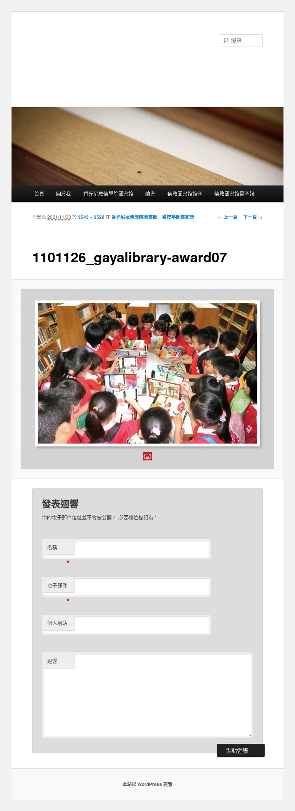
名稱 (58, 548)
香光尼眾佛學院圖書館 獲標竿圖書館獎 (152, 217)
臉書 (150, 193)
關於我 (63, 193)
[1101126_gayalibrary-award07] (147, 379)
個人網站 (57, 622)
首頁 (39, 193)
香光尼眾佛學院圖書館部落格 (95, 47)
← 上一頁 (227, 217)
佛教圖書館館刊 (184, 193)
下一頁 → (253, 217)
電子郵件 (58, 587)
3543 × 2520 (91, 217)
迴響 (52, 660)
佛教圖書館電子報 (234, 193)
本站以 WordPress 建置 (147, 784)
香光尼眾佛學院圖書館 (108, 193)
